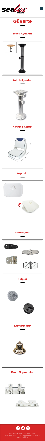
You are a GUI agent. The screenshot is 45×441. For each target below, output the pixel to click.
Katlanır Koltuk (22, 126)
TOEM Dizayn (30, 433)
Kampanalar (22, 325)
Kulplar (22, 279)
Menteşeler (22, 232)
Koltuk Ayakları (22, 80)
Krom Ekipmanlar (22, 372)
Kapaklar (22, 173)
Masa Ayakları (22, 33)
